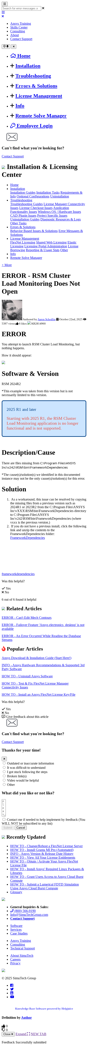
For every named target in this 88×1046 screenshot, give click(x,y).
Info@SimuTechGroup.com (29, 914)
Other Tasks (18, 223)
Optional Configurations (33, 196)
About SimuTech (21, 955)
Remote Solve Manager (41, 115)
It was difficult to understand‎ (26, 767)
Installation (27, 66)
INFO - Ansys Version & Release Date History (41, 854)
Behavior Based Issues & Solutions (34, 231)
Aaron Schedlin (47, 319)
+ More (7, 265)
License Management (38, 96)
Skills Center (19, 27)
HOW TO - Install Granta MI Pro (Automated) (41, 850)
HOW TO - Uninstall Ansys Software (27, 676)
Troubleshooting (33, 76)
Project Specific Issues (52, 215)
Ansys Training (20, 23)
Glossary (16, 892)
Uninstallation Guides (25, 219)
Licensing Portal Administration (45, 246)
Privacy (15, 963)
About (14, 35)
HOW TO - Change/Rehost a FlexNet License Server (46, 846)
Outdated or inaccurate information (30, 763)
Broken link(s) (16, 776)
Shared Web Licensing (51, 242)
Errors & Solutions (36, 86)
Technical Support (22, 948)
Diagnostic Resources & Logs (60, 219)
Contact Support (21, 39)
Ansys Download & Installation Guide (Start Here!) (36, 658)
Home (14, 185)
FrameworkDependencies (27, 538)
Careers (15, 959)
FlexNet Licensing (22, 242)
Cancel (20, 827)
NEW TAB (38, 1034)
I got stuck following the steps (27, 772)
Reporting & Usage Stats (42, 250)
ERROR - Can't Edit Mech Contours (26, 617)
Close (7, 1034)
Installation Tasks (48, 192)
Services (16, 929)
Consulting (17, 31)
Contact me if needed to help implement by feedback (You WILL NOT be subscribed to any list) (43, 821)
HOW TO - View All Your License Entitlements (42, 857)
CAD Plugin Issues (23, 215)
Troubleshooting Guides (26, 204)
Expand (21, 1034)
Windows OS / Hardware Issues (59, 212)
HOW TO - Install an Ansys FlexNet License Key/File (38, 694)
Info (19, 105)
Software (16, 926)
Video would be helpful (23, 780)
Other (64, 250)
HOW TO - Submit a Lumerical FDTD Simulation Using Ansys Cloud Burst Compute (44, 886)
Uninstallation (59, 196)
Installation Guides (22, 192)
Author (26, 1017)
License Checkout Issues (36, 208)
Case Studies (19, 933)
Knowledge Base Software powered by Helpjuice (44, 1008)
